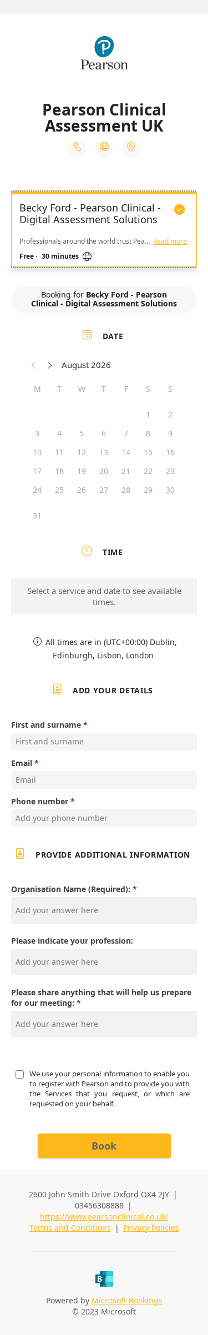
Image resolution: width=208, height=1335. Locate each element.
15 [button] (148, 452)
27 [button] (103, 490)
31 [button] (37, 515)
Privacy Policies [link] (151, 1227)
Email (21, 763)
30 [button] (170, 490)
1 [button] (148, 414)
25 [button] (59, 490)
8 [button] (148, 433)
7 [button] (126, 433)
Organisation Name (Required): (70, 889)
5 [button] (81, 433)
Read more (170, 241)
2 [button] (170, 414)
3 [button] (37, 433)
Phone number (39, 801)
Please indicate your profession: (72, 940)
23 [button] (170, 471)
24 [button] (37, 490)
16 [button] (170, 452)
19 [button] (81, 471)
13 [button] (103, 452)
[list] (104, 232)
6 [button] (104, 433)
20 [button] (103, 471)
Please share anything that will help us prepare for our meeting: (101, 997)
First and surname (46, 724)
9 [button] (170, 433)
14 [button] (125, 452)
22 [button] (148, 471)
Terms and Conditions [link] (70, 1227)
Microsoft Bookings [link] (127, 1300)
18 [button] (59, 471)
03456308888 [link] (99, 1205)
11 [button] (59, 452)
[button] (34, 365)
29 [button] (148, 490)
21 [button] (125, 471)
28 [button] (125, 490)
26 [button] (81, 490)
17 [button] (37, 471)
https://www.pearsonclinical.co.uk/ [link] (104, 1216)
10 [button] (37, 452)
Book (104, 1145)
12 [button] (81, 452)
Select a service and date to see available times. (104, 596)
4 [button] (59, 433)
